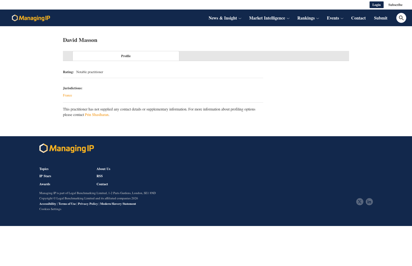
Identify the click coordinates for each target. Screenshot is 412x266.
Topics (43, 168)
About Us (103, 168)
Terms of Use (67, 203)
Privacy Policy (88, 203)
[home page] (31, 18)
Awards (44, 184)
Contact (358, 18)
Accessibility (47, 203)
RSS (100, 176)
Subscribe (395, 4)
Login (376, 4)
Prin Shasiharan (96, 114)
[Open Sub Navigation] (240, 18)
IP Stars (45, 176)
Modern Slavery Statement (118, 203)
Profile (126, 55)
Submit (380, 18)
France (67, 95)
